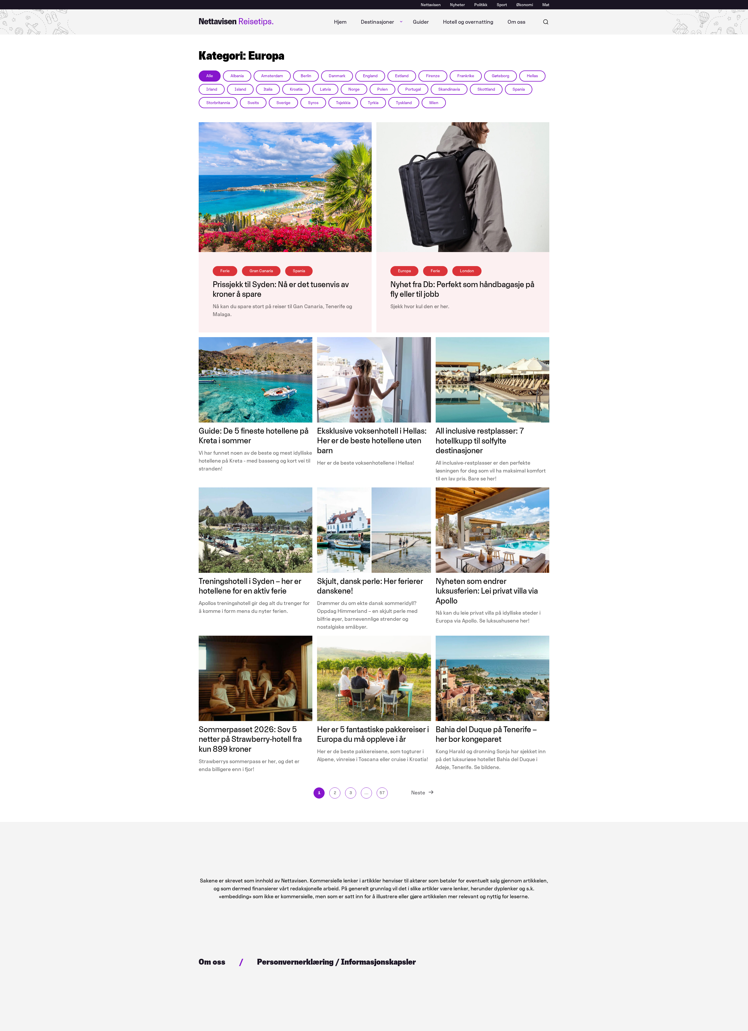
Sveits (253, 102)
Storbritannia (218, 102)
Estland (401, 75)
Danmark (337, 75)
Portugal (413, 89)
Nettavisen (431, 4)
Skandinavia (449, 89)
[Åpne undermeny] (401, 22)
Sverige (283, 102)
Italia (268, 89)
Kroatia (296, 89)
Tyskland (404, 102)
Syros (313, 102)
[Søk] (545, 21)
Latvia (325, 89)
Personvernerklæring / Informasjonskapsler (336, 962)
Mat (545, 4)
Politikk (480, 4)
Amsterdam (272, 75)
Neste (418, 792)
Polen (382, 89)
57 (382, 792)
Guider (421, 22)
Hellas (532, 75)
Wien (433, 102)
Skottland (486, 89)
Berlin (306, 75)
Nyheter (457, 4)
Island (240, 89)
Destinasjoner (377, 22)
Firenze (433, 75)
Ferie (225, 270)
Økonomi (524, 4)
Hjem (340, 22)
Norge (354, 89)
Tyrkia (373, 102)
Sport (502, 4)
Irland (211, 89)
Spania (518, 89)
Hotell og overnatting (468, 22)
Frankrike (465, 75)
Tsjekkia (343, 102)
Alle (209, 75)
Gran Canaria (261, 270)
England (370, 75)
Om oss (516, 22)
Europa (404, 270)
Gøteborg (500, 75)
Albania (237, 75)
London (467, 270)
